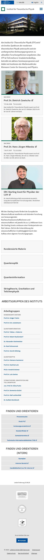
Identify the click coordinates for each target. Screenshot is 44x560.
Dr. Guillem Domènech (11, 400)
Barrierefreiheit (23, 553)
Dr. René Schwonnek (11, 346)
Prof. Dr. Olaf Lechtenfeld (12, 395)
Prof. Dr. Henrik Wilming (12, 351)
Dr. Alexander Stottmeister (13, 341)
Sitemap (34, 553)
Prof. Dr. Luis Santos (11, 374)
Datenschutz (11, 553)
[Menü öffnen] (41, 9)
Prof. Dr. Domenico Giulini (12, 390)
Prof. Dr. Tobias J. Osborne (13, 332)
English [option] (35, 2)
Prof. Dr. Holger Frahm (11, 318)
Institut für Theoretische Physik (20, 9)
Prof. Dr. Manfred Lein (11, 365)
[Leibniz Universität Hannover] (7, 2)
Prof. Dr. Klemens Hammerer (13, 360)
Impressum (36, 550)
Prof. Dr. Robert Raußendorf (13, 337)
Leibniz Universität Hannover (20, 550)
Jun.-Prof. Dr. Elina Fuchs (12, 386)
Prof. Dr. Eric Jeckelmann (12, 323)
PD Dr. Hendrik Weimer (12, 370)
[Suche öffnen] (42, 2)
